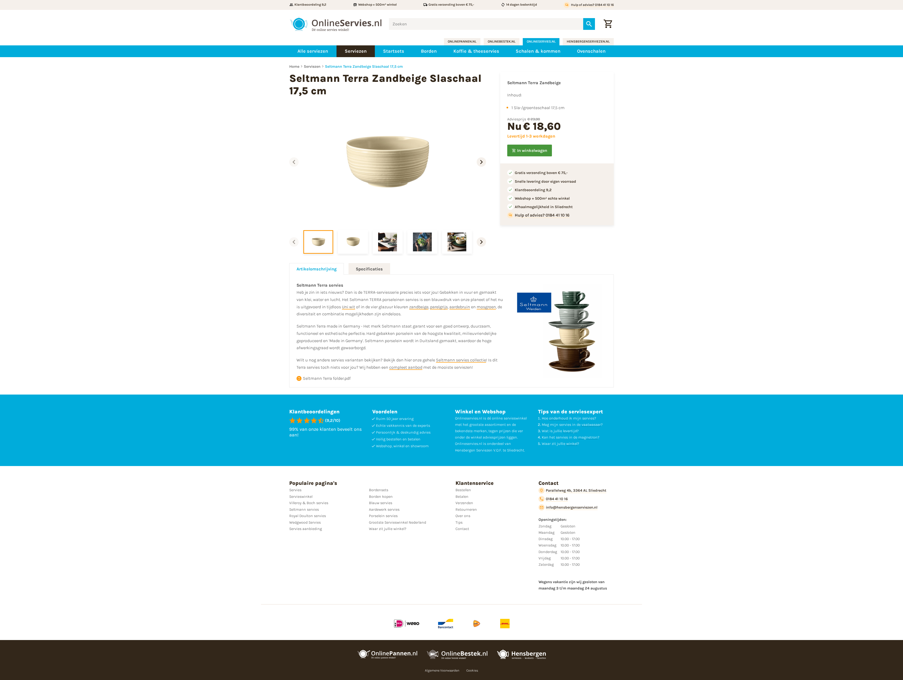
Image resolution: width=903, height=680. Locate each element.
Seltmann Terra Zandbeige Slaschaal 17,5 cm (364, 66)
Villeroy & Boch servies (308, 503)
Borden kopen (381, 496)
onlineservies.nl (541, 41)
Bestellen (463, 490)
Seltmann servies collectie (461, 360)
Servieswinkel (301, 496)
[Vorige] (294, 162)
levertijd (570, 431)
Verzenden (464, 503)
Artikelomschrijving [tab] (317, 269)
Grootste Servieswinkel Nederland (397, 522)
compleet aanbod (405, 367)
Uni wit (348, 306)
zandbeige (418, 306)
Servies (295, 490)
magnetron (588, 437)
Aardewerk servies (384, 509)
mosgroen (486, 306)
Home (294, 66)
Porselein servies (383, 516)
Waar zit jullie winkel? (387, 528)
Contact (462, 528)
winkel (571, 443)
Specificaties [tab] (369, 269)
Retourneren (466, 509)
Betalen (461, 496)
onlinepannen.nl (462, 41)
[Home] (335, 24)
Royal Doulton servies (307, 516)
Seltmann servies (304, 509)
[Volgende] (481, 162)
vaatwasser (591, 424)
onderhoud (558, 418)
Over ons (462, 516)
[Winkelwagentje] (608, 24)
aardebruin (459, 306)
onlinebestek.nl (501, 41)
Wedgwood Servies (305, 522)
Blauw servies (380, 503)
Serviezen (312, 66)
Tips (459, 522)
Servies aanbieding (305, 528)
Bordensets (378, 490)
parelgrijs (439, 306)
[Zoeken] (589, 24)
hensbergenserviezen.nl (588, 41)
